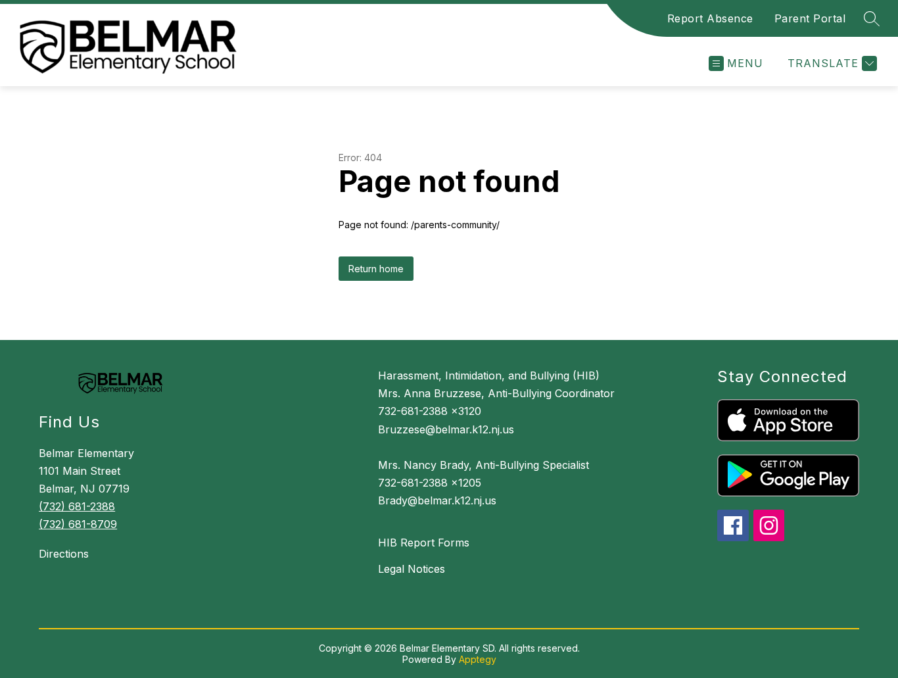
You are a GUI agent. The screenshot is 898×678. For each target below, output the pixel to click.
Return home (376, 268)
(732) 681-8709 (78, 524)
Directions (64, 553)
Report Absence (710, 18)
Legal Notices (411, 568)
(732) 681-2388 (77, 506)
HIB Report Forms (423, 542)
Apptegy (477, 659)
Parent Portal (810, 18)
